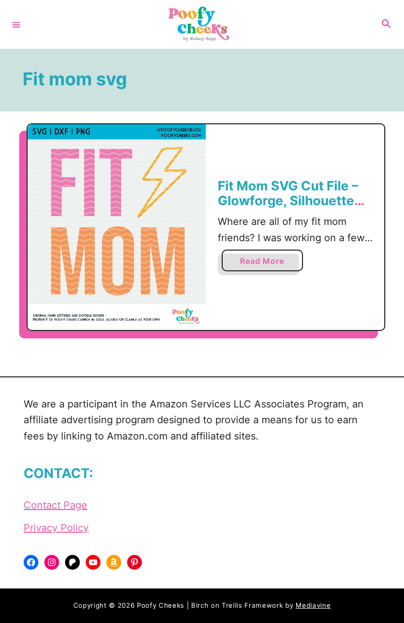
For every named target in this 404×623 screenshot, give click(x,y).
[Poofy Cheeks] (201, 24)
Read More (265, 263)
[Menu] (16, 24)
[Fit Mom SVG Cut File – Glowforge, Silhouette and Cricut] (117, 227)
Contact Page (55, 505)
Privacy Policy (56, 528)
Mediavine (313, 605)
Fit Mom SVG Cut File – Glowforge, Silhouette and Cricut (288, 200)
